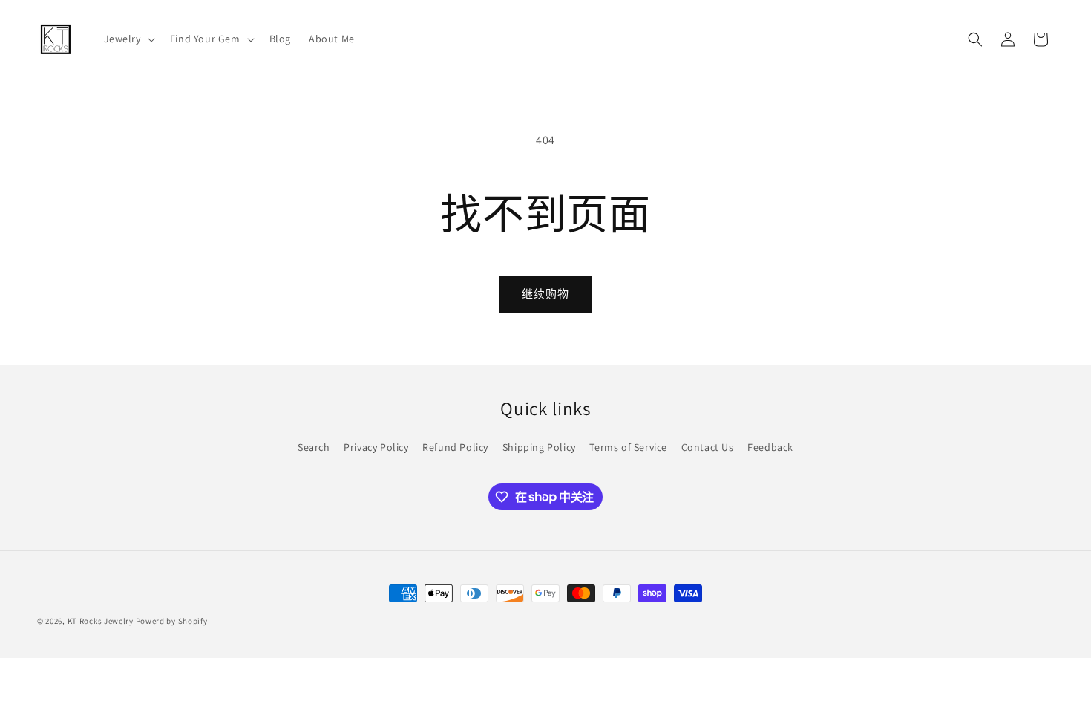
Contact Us (707, 447)
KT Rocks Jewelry (101, 621)
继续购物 (545, 294)
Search (314, 447)
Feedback (770, 447)
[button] (128, 38)
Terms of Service (628, 447)
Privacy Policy (376, 447)
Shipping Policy (539, 447)
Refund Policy (455, 447)
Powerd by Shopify (172, 621)
